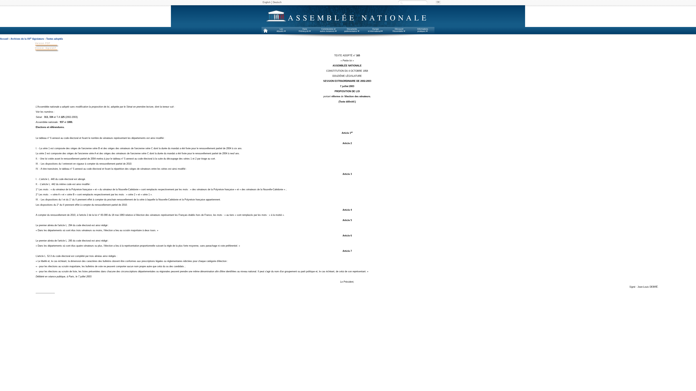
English (266, 2)
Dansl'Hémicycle (304, 30)
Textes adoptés (54, 38)
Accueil (4, 38)
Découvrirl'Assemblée (398, 30)
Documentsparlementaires (350, 30)
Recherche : (401, 2)
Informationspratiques (422, 30)
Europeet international (374, 30)
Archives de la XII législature (28, 38)
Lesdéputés (280, 30)
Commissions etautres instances (328, 30)
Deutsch (277, 2)
